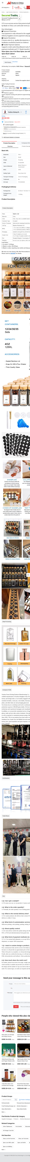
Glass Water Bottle (21, 1109)
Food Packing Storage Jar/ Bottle (10, 1106)
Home (3, 12)
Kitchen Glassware (21, 1106)
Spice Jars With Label (8, 1142)
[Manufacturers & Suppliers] (15, 2)
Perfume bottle (5, 1103)
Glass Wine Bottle (6, 1109)
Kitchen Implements (24, 12)
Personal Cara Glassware (23, 1103)
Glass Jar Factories (23, 1138)
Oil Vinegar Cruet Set (8, 1130)
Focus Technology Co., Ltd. (21, 1155)
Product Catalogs (25, 1099)
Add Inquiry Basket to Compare (12, 137)
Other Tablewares (7, 1126)
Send (16, 1006)
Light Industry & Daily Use (12, 12)
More (3, 1149)
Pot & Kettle (19, 1126)
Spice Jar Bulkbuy (7, 1146)
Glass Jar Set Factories (9, 1138)
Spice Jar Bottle (22, 1142)
